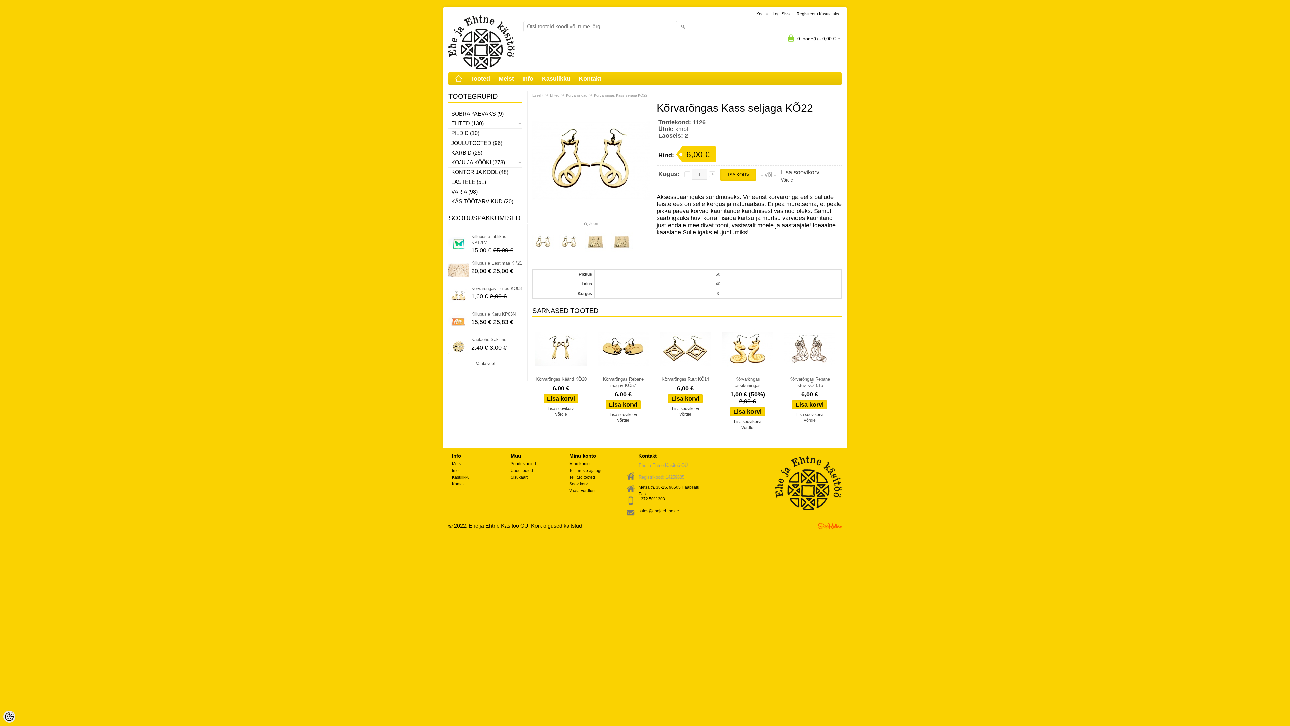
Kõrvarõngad (576, 95)
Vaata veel (485, 363)
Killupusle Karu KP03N (493, 314)
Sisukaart (519, 477)
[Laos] (561, 349)
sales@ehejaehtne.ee (659, 511)
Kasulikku (556, 78)
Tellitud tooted (582, 477)
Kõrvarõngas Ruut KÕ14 (685, 379)
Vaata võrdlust (582, 490)
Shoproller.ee (830, 526)
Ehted (554, 95)
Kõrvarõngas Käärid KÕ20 (561, 379)
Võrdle (787, 180)
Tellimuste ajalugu (586, 470)
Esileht (537, 95)
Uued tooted (522, 470)
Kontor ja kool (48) (479, 172)
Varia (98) (464, 192)
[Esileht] (458, 78)
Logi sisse (782, 14)
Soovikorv (578, 484)
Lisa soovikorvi (801, 172)
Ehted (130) (467, 123)
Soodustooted (523, 463)
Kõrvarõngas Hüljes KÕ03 (496, 288)
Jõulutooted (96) (476, 143)
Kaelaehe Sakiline (488, 339)
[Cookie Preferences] (9, 717)
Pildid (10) (465, 133)
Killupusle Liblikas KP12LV (488, 239)
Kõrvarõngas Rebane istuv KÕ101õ (809, 382)
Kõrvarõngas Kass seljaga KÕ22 (620, 95)
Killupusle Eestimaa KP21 (496, 263)
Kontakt (590, 78)
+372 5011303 (652, 499)
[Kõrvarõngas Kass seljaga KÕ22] (543, 242)
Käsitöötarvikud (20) (482, 201)
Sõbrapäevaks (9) (477, 114)
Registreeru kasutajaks (818, 14)
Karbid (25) (466, 153)
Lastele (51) (468, 182)
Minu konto (579, 463)
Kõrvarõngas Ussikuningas (747, 382)
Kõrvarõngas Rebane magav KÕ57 (623, 382)
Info (527, 78)
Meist (506, 78)
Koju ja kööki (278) (478, 162)
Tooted (480, 78)
